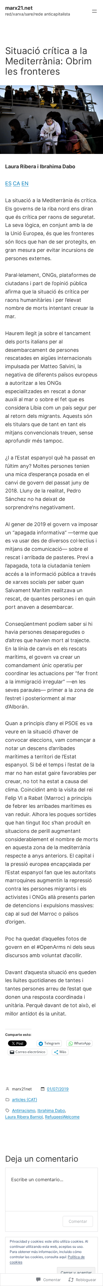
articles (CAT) (24, 1099)
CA (16, 183)
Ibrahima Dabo (51, 1110)
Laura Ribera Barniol (24, 1116)
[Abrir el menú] (94, 11)
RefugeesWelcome (62, 1116)
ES (8, 183)
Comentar (78, 1221)
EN (25, 183)
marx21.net (19, 8)
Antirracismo (23, 1110)
